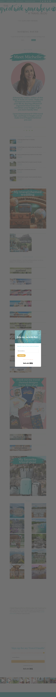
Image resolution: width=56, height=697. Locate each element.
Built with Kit (28, 363)
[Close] (39, 332)
